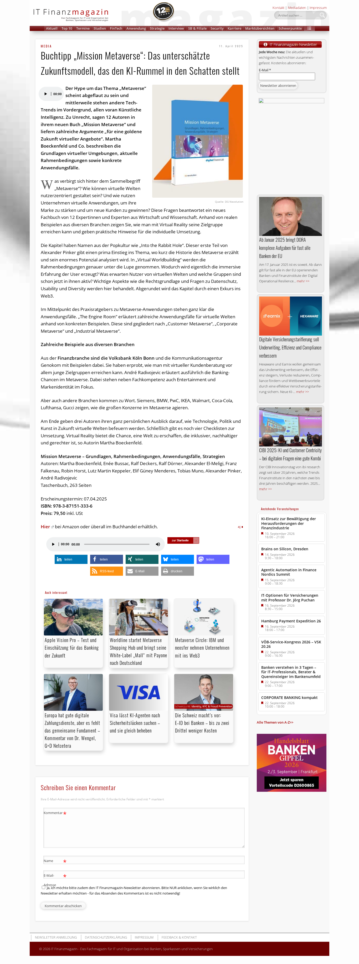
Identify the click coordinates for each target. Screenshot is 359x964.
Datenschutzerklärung (106, 937)
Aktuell (52, 28)
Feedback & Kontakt (179, 937)
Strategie (157, 28)
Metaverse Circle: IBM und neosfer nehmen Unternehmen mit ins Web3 (202, 648)
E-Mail (265, 70)
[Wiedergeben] (45, 94)
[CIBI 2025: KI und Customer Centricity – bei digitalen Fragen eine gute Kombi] (290, 426)
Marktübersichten (259, 28)
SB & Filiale (197, 28)
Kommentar (55, 813)
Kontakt (278, 7)
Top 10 (66, 28)
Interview (176, 28)
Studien (100, 28)
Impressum (318, 7)
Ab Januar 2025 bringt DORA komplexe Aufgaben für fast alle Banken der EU (284, 247)
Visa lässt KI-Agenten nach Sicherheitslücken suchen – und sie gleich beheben (135, 723)
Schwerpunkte (290, 28)
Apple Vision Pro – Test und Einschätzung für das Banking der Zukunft (72, 648)
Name (55, 861)
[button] (309, 28)
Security (217, 28)
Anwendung (136, 28)
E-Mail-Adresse (55, 879)
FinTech (116, 28)
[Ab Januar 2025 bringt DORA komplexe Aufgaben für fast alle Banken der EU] (290, 216)
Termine (83, 28)
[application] (51, 94)
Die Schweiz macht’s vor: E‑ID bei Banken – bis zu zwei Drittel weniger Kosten (202, 723)
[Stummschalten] (158, 544)
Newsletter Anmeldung (56, 937)
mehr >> (303, 281)
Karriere (234, 28)
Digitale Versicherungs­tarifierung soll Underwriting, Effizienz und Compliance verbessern (290, 347)
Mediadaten (297, 7)
